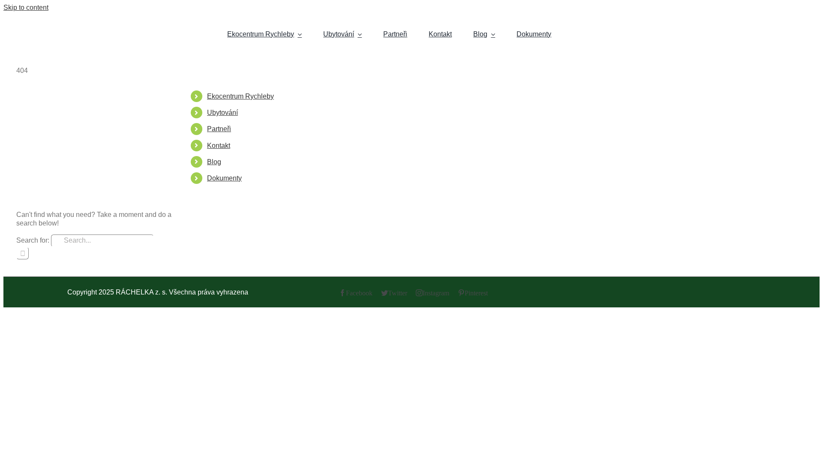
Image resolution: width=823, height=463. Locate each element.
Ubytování (222, 112)
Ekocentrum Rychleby (240, 96)
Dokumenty (224, 178)
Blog (214, 161)
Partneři (219, 128)
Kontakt (218, 145)
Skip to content (25, 7)
